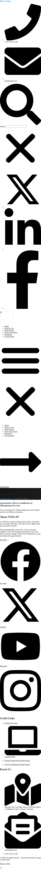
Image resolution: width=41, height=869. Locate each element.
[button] (20, 104)
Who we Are (9, 328)
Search (2, 126)
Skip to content (5, 1)
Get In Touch (9, 337)
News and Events (11, 332)
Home (7, 326)
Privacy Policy (5, 864)
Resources (8, 334)
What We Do (9, 330)
